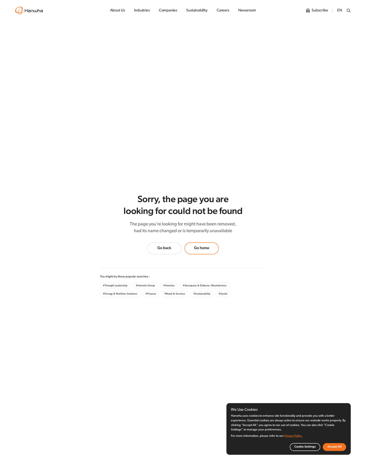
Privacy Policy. (293, 436)
